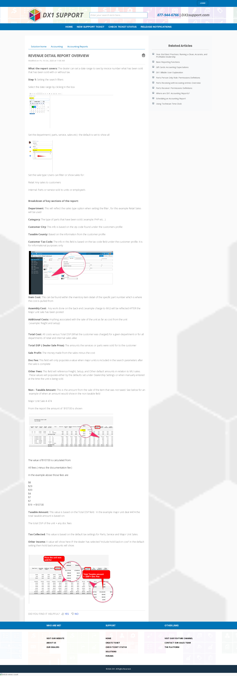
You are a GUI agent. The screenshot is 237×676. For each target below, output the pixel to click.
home (108, 638)
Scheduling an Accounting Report (171, 98)
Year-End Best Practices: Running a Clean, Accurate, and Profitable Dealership (181, 55)
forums (109, 656)
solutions (111, 651)
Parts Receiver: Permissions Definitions (174, 88)
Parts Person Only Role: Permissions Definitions (178, 77)
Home (69, 26)
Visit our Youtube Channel (179, 638)
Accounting (57, 46)
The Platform (172, 647)
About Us (51, 642)
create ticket (113, 642)
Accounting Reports (77, 46)
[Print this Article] (143, 54)
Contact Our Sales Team (178, 642)
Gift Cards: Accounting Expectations (172, 67)
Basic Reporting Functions (168, 62)
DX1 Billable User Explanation (169, 72)
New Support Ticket (90, 26)
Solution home (39, 46)
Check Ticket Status (122, 26)
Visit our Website (55, 638)
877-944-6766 (168, 15)
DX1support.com (195, 15)
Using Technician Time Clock (169, 103)
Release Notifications (156, 26)
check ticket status (116, 647)
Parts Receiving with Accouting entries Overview (178, 82)
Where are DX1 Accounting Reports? (173, 93)
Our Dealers (52, 647)
